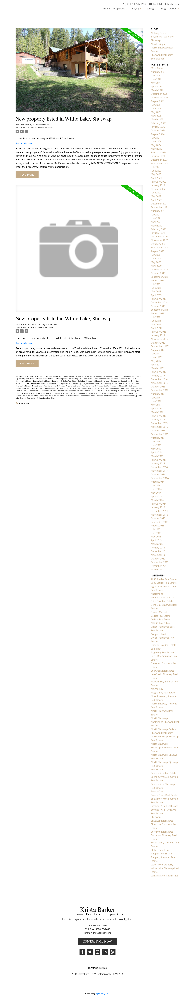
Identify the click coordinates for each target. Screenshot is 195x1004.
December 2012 (159, 551)
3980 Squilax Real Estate (54, 376)
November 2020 (159, 240)
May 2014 (156, 492)
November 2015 (159, 426)
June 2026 (156, 79)
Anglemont (96, 376)
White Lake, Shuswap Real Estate (38, 127)
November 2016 (159, 382)
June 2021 (156, 218)
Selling (150, 8)
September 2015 (159, 434)
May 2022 (156, 196)
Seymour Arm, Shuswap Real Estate (56, 393)
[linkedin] (105, 952)
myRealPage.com (103, 993)
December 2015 (159, 423)
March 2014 (157, 500)
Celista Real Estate (55, 379)
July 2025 (155, 104)
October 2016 (158, 386)
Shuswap (74, 393)
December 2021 (159, 203)
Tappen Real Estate (88, 396)
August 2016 (157, 393)
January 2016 (158, 419)
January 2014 (158, 507)
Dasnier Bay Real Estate (42, 381)
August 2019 (157, 280)
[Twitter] (90, 952)
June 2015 (156, 445)
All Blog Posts (158, 33)
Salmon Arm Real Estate (163, 773)
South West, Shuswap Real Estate (52, 396)
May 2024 (156, 145)
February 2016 (158, 415)
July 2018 (155, 317)
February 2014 (158, 503)
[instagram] (97, 952)
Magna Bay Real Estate (91, 383)
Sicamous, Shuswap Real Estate (107, 393)
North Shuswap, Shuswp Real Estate (83, 388)
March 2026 (157, 90)
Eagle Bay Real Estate (69, 381)
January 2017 (158, 375)
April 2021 (156, 221)
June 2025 (156, 108)
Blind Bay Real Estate (128, 376)
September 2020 (159, 247)
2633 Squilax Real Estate (34, 376)
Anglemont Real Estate (110, 376)
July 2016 (155, 397)
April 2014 (156, 496)
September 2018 (159, 309)
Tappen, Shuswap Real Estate (108, 396)
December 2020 (159, 236)
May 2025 (156, 112)
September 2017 (159, 346)
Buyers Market (41, 379)
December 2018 (159, 302)
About (172, 8)
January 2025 (158, 126)
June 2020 (156, 258)
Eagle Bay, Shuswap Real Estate (89, 381)
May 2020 (156, 262)
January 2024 (158, 156)
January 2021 (158, 232)
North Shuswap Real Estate (42, 386)
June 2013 (156, 533)
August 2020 (157, 251)
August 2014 (157, 481)
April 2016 (156, 408)
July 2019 (155, 284)
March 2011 (157, 569)
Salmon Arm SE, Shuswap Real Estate (43, 391)
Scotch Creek (90, 391)
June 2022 (156, 192)
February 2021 (158, 229)
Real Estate (130, 388)
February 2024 (158, 152)
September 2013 (159, 522)
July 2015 (155, 441)
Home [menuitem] (106, 8)
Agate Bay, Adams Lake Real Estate (77, 376)
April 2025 (156, 115)
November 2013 (159, 514)
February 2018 (158, 331)
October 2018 (158, 306)
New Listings (158, 44)
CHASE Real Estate (85, 379)
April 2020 (156, 265)
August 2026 (157, 71)
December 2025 (159, 93)
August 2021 (157, 210)
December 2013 (159, 511)
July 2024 (155, 137)
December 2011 (159, 565)
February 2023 (158, 181)
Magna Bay (77, 383)
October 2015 (158, 430)
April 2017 (156, 364)
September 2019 (159, 276)
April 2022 (156, 200)
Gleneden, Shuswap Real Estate (114, 381)
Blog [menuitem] (163, 8)
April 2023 (156, 178)
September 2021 (159, 207)
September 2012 (159, 562)
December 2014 (159, 467)
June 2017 (156, 357)
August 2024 (157, 134)
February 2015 (158, 459)
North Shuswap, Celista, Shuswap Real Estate (108, 386)
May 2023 (156, 174)
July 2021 (155, 214)
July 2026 (155, 75)
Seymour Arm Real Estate (31, 393)
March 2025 (157, 119)
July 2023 (155, 167)
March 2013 (157, 543)
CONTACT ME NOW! (98, 941)
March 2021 (157, 225)
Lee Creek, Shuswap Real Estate (34, 383)
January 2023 (158, 185)
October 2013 (158, 518)
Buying (135, 8)
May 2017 (156, 361)
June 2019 (156, 287)
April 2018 (156, 328)
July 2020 (155, 254)
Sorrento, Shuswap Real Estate (27, 396)
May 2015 (156, 448)
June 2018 (156, 320)
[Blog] (112, 952)
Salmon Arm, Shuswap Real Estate (71, 391)
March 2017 (157, 368)
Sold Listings (157, 58)
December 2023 (159, 159)
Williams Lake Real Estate (46, 398)
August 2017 (157, 350)
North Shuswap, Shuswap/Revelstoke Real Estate (50, 388)
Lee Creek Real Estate (162, 670)
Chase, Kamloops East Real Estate (106, 379)
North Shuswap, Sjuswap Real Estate (111, 388)
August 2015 (157, 437)
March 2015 (157, 456)
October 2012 (158, 558)
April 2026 (156, 86)
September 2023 (159, 163)
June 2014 (156, 489)
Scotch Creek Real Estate (106, 391)
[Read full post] (79, 72)
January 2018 (158, 335)
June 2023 (156, 170)
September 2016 (159, 390)
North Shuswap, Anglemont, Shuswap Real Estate (72, 386)
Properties (119, 8)
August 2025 (157, 101)
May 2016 (156, 404)
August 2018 (157, 313)
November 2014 (159, 470)
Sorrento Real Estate (128, 393)
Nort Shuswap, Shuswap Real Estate (114, 383)
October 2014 (158, 474)
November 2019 (159, 269)
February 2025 (158, 123)
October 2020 (158, 243)
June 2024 (156, 141)
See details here (24, 143)
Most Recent (157, 68)
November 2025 (159, 97)
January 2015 (158, 463)
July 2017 (155, 353)
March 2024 (157, 148)
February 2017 (158, 371)
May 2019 (156, 291)
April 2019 (156, 295)
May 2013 (156, 536)
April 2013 (156, 540)
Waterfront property (128, 396)
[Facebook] (82, 952)
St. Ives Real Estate (73, 396)
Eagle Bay (56, 381)
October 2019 (158, 273)
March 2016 (157, 412)
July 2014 (155, 485)
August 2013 (157, 525)
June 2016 (156, 401)
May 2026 (156, 83)
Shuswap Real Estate (86, 393)
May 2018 (156, 324)
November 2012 (159, 554)
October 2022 (158, 189)
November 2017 (159, 339)
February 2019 (158, 298)
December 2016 (159, 379)
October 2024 (158, 130)
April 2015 (156, 452)
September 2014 (159, 478)
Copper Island (125, 379)
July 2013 (155, 529)
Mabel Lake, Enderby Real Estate (59, 383)
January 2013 (158, 547)
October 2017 (158, 342)
